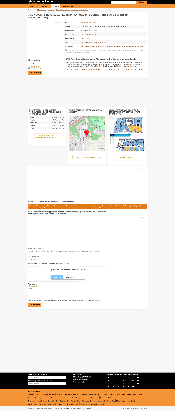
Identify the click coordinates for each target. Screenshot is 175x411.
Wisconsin (94, 404)
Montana (110, 398)
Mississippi (95, 398)
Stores (56, 6)
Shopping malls (43, 6)
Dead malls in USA (79, 382)
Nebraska (118, 398)
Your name (35, 256)
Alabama (31, 395)
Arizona (44, 395)
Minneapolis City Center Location (132, 69)
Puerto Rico (111, 401)
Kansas (30, 398)
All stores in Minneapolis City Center (87, 69)
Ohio (78, 401)
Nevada (125, 398)
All (133, 387)
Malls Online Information (131, 408)
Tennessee (42, 404)
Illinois (129, 395)
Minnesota (86, 398)
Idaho (123, 395)
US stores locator (71, 206)
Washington (75, 404)
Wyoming (102, 404)
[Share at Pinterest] (145, 14)
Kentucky (38, 398)
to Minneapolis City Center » (87, 157)
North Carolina (60, 401)
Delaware (84, 395)
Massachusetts (69, 398)
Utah (54, 404)
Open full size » (127, 157)
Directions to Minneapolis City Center (129, 206)
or (67, 271)
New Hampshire (134, 398)
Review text (35, 248)
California (59, 395)
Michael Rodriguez (92, 50)
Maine (52, 398)
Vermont (60, 404)
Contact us (31, 408)
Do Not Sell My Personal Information (81, 408)
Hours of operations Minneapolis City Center (100, 206)
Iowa (140, 395)
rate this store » (132, 66)
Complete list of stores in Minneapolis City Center (42, 206)
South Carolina (131, 401)
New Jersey (32, 401)
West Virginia (84, 404)
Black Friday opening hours (82, 377)
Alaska (38, 395)
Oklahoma (85, 401)
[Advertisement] (45, 37)
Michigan (78, 398)
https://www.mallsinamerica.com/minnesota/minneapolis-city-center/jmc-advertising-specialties (112, 46)
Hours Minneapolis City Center (110, 69)
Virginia (67, 404)
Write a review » (35, 72)
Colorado (67, 395)
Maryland (59, 398)
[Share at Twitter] (140, 14)
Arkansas (51, 395)
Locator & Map (68, 6)
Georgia (111, 395)
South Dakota (32, 404)
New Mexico (42, 401)
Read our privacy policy (61, 408)
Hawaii (118, 395)
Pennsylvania (101, 401)
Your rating (31, 284)
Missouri (103, 398)
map (126, 26)
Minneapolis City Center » (47, 136)
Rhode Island (120, 401)
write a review (70, 66)
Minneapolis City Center (88, 22)
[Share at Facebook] (136, 14)
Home (32, 6)
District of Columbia (95, 395)
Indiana (135, 395)
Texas (49, 404)
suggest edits (125, 50)
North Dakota (71, 401)
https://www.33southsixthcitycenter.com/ (94, 42)
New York (51, 401)
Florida (105, 395)
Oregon (92, 401)
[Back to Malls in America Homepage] (58, 2)
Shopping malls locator (80, 379)
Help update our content (44, 408)
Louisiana (46, 398)
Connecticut (75, 395)
